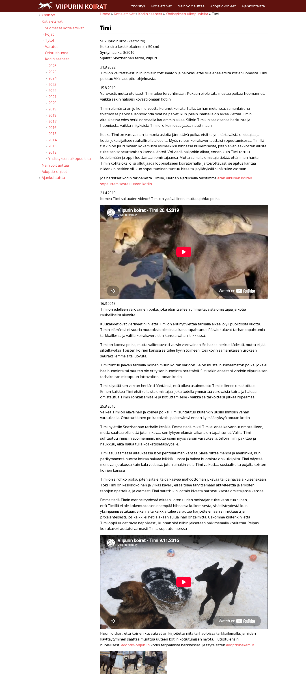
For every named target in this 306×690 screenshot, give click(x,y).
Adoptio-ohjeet (223, 6)
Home (105, 13)
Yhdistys (138, 6)
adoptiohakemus (240, 645)
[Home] (72, 6)
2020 (52, 102)
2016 (52, 127)
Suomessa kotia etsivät (64, 28)
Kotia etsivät (161, 6)
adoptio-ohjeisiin (135, 645)
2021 (52, 96)
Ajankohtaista (253, 6)
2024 (52, 78)
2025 (52, 71)
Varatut (51, 46)
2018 (52, 115)
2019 (52, 109)
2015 (52, 133)
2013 (52, 146)
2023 (52, 84)
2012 (52, 152)
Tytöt (49, 40)
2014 (52, 140)
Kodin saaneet (150, 13)
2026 (52, 65)
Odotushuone (56, 52)
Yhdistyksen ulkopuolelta (187, 13)
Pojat (49, 34)
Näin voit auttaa (191, 6)
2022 (52, 90)
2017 (52, 121)
